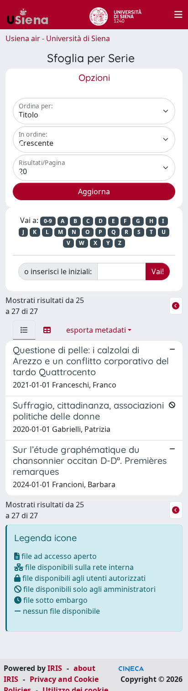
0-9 (48, 221)
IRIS (54, 668)
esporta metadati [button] (96, 330)
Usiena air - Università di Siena (57, 38)
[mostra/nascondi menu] (178, 14)
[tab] (24, 330)
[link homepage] (31, 14)
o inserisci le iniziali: (58, 271)
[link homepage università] (115, 14)
